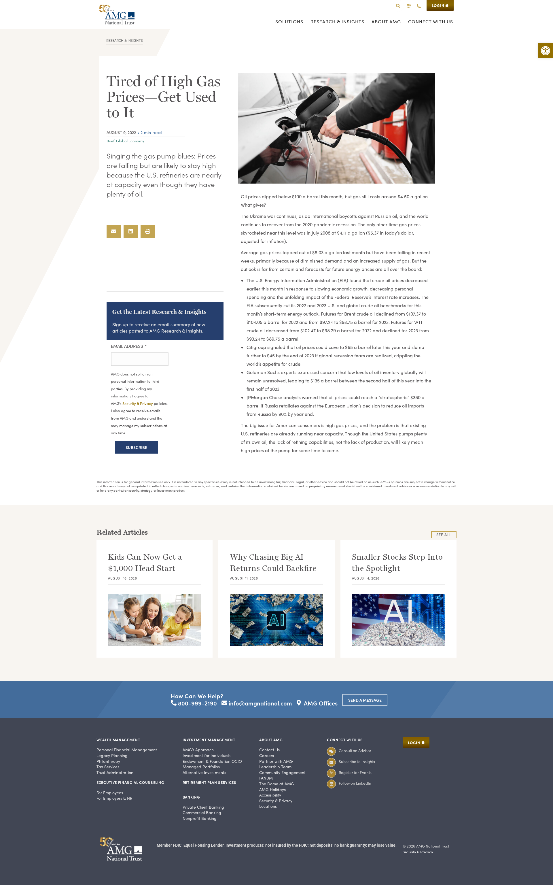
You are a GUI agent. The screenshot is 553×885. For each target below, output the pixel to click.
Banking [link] (191, 797)
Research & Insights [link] (124, 40)
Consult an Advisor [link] (355, 750)
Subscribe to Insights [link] (357, 761)
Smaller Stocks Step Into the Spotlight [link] (397, 562)
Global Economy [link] (130, 141)
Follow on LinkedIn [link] (355, 783)
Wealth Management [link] (118, 739)
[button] (409, 6)
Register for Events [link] (355, 772)
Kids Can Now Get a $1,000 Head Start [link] (145, 562)
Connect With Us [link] (345, 739)
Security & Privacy (138, 403)
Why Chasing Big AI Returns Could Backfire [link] (273, 562)
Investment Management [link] (209, 739)
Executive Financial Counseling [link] (130, 782)
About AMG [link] (271, 739)
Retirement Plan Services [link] (209, 782)
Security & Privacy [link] (418, 851)
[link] (545, 50)
